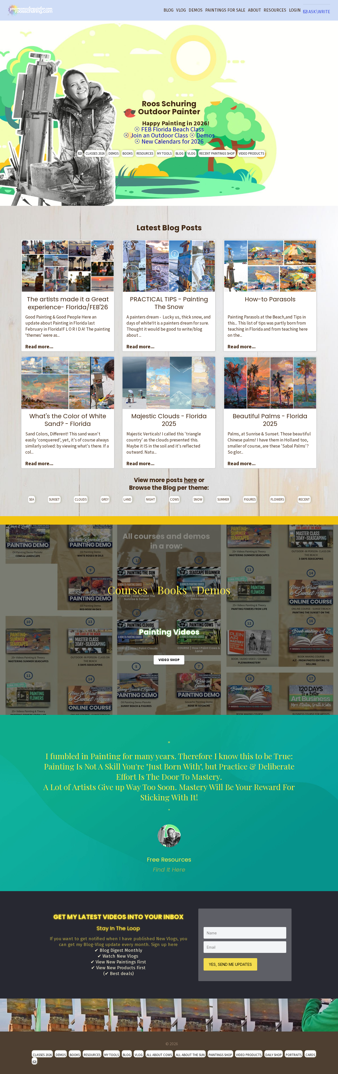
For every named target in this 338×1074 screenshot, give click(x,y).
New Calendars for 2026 (173, 141)
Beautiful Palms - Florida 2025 (270, 420)
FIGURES (249, 499)
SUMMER (223, 499)
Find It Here (169, 870)
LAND (127, 499)
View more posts (165, 480)
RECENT (304, 499)
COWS (174, 499)
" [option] (169, 807)
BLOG (168, 10)
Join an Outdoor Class (159, 135)
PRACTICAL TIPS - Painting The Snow (169, 303)
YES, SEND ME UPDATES (230, 964)
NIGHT (150, 499)
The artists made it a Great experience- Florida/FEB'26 (68, 303)
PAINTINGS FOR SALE (225, 10)
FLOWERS (277, 499)
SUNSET (54, 499)
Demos (205, 135)
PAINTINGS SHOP (220, 1055)
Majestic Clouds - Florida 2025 (169, 420)
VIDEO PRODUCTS (251, 153)
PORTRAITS (294, 1055)
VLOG (181, 10)
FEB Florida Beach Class (172, 129)
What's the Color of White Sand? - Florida (67, 420)
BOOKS (128, 153)
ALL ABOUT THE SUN (190, 1055)
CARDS (310, 1055)
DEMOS (196, 10)
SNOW (198, 499)
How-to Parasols (270, 299)
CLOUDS (80, 499)
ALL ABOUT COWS (159, 1055)
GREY (105, 499)
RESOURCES (275, 10)
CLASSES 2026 (95, 153)
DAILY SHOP (273, 1055)
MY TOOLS (164, 153)
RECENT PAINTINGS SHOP (217, 153)
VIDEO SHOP (169, 660)
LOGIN (295, 10)
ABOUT (254, 10)
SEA (31, 499)
